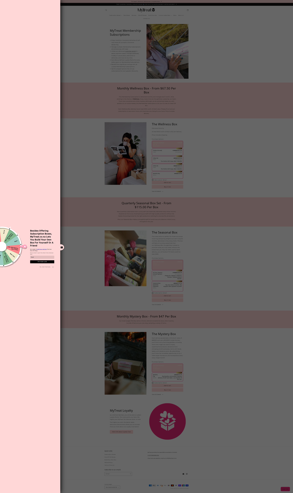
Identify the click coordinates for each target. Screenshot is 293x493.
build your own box (42, 249)
